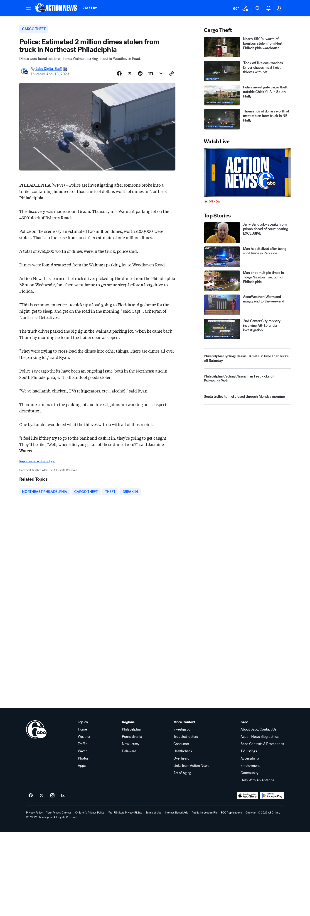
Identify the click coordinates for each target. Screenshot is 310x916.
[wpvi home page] (36, 729)
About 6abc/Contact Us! (259, 729)
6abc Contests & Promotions (262, 744)
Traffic (82, 744)
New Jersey (130, 744)
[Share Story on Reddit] (140, 73)
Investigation (182, 729)
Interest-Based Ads (176, 812)
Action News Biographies (259, 736)
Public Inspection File (204, 812)
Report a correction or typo (37, 461)
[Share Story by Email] (161, 73)
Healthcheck (182, 751)
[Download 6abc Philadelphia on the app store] (247, 795)
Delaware (129, 751)
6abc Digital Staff (48, 68)
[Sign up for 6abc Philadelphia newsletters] (63, 795)
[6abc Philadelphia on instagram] (52, 795)
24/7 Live (90, 7)
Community (249, 773)
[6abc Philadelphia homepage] (56, 8)
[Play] (247, 172)
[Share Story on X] (130, 73)
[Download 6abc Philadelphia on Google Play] (272, 795)
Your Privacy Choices (58, 812)
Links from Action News (191, 765)
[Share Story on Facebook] (119, 73)
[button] (28, 7)
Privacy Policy (34, 812)
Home (82, 729)
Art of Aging (182, 773)
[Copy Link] (171, 73)
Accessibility (250, 758)
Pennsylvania (132, 736)
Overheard (181, 758)
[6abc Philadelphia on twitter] (41, 795)
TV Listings (249, 751)
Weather (84, 736)
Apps (82, 765)
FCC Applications (231, 812)
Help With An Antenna (257, 780)
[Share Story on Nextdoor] (151, 73)
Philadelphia (131, 729)
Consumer (181, 744)
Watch (82, 751)
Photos (83, 758)
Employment (250, 765)
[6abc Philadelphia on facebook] (30, 795)
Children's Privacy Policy (89, 812)
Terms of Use (153, 812)
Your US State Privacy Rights (125, 812)
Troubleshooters (185, 736)
